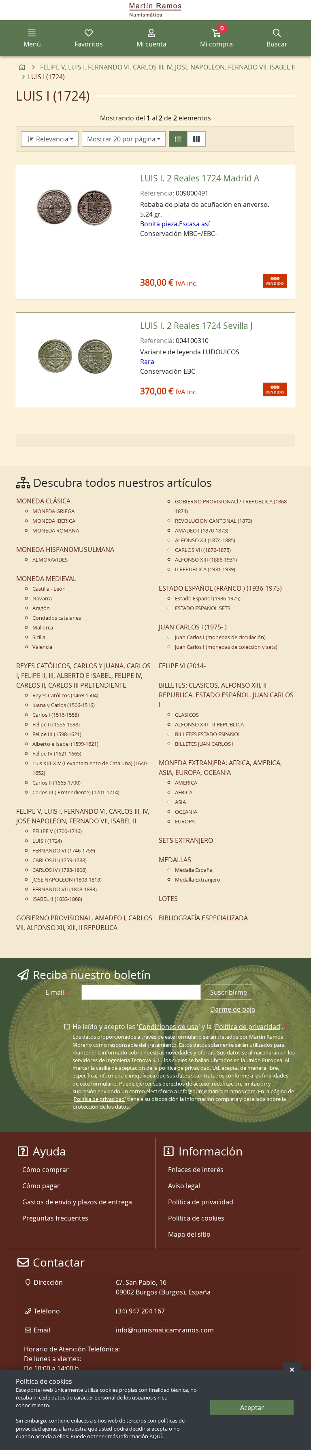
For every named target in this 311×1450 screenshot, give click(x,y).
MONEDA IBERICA (53, 521)
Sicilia (38, 637)
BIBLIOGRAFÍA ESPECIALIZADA (203, 917)
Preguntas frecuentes (55, 1218)
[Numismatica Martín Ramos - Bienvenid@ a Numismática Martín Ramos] (155, 10)
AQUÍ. (156, 1436)
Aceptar (252, 1407)
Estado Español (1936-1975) (208, 598)
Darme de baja (232, 1009)
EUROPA (185, 821)
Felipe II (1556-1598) (56, 724)
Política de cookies (196, 1218)
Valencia (42, 647)
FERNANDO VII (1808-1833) (64, 889)
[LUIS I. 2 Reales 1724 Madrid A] (74, 208)
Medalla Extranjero (197, 879)
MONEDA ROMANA (55, 530)
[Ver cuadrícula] (196, 139)
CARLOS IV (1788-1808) (59, 870)
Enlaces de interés (196, 1169)
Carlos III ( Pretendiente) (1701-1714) (75, 792)
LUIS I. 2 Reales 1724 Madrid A (199, 178)
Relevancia (51, 139)
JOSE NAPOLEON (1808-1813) (67, 879)
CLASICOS (187, 714)
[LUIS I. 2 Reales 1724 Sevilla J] (74, 355)
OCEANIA (186, 811)
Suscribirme (228, 992)
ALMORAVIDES (50, 559)
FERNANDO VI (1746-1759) (63, 850)
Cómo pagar (41, 1185)
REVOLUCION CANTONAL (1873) (213, 521)
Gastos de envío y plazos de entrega (77, 1201)
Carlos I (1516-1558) (55, 714)
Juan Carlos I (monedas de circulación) (220, 637)
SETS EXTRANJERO (186, 840)
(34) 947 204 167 (140, 1311)
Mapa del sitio (189, 1234)
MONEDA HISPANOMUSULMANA (65, 549)
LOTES (168, 898)
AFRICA (183, 792)
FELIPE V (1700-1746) (57, 831)
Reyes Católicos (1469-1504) (65, 695)
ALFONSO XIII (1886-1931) (206, 559)
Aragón (41, 608)
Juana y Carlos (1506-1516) (63, 705)
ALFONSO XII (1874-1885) (205, 540)
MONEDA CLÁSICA (43, 501)
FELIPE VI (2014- (182, 665)
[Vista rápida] (113, 183)
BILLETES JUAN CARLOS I (204, 744)
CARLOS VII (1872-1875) (203, 550)
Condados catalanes (56, 618)
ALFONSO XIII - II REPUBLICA (209, 724)
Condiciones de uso (168, 1026)
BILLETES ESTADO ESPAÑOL (208, 734)
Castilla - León (49, 588)
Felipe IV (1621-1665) (56, 753)
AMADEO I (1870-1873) (201, 530)
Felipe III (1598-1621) (56, 734)
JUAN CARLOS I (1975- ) (193, 627)
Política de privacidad (247, 1026)
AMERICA (186, 782)
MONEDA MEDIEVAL (46, 578)
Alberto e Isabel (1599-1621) (65, 744)
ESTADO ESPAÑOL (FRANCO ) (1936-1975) (220, 588)
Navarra (42, 598)
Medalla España (194, 870)
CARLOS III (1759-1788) (59, 860)
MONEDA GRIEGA (53, 511)
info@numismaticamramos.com (217, 1091)
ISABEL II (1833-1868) (57, 899)
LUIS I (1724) (47, 841)
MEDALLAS (175, 859)
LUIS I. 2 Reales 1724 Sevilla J (196, 325)
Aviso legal (184, 1185)
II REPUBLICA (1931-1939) (205, 569)
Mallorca (42, 627)
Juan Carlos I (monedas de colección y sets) (226, 647)
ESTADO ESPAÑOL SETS (202, 608)
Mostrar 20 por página (121, 139)
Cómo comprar (45, 1169)
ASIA (180, 802)
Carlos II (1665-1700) (56, 782)
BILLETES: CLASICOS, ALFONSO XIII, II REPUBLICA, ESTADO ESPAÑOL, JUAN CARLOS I (226, 695)
